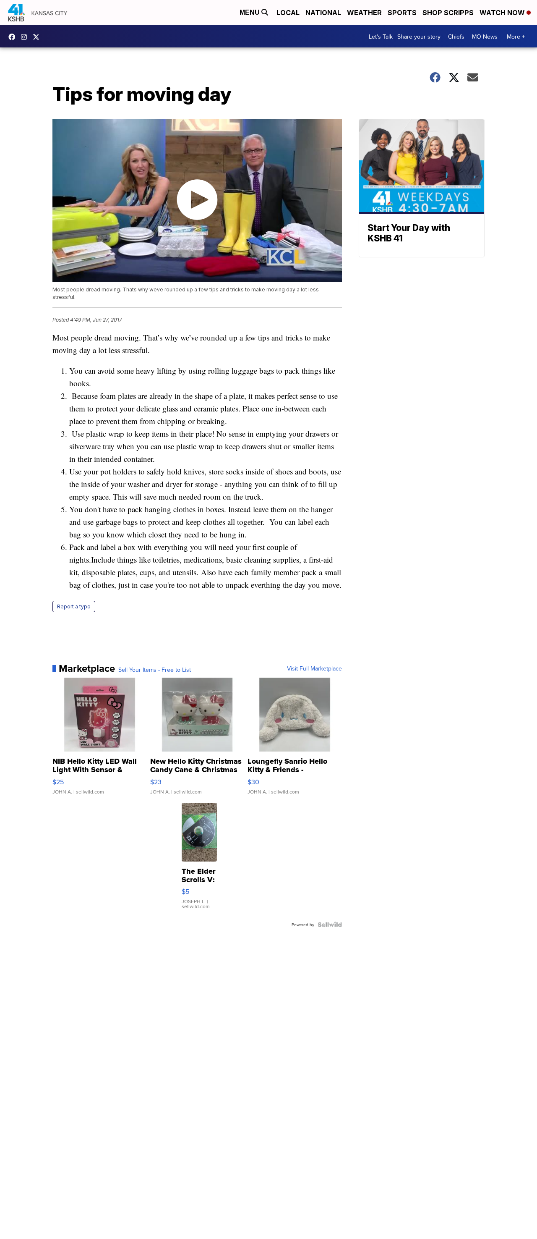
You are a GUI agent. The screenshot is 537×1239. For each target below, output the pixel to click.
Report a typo (74, 606)
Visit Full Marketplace (314, 668)
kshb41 (13, 37)
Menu (250, 12)
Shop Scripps (448, 12)
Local (288, 12)
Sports (402, 12)
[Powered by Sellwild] (330, 924)
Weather (364, 12)
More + (516, 36)
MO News (485, 36)
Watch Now (503, 12)
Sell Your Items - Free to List (154, 670)
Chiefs (456, 36)
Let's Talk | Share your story (405, 36)
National (323, 12)
